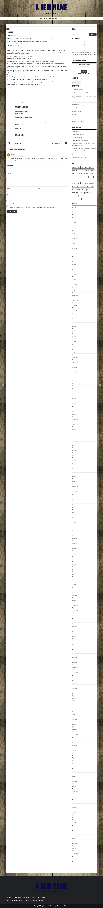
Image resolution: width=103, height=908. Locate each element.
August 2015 (74, 564)
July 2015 (73, 569)
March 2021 (74, 222)
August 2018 (74, 378)
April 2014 (74, 646)
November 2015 (75, 548)
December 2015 (75, 543)
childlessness (75, 170)
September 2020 (75, 253)
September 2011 (75, 807)
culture (16, 102)
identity (82, 186)
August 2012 (74, 750)
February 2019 (74, 347)
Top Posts (74, 199)
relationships (82, 195)
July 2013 (73, 693)
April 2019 (74, 336)
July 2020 (73, 259)
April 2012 (74, 771)
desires (91, 173)
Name (8, 188)
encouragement (75, 180)
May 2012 (73, 765)
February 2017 (74, 471)
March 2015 (74, 590)
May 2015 (73, 579)
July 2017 (73, 445)
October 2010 (74, 864)
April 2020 (74, 274)
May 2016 (73, 517)
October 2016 (74, 491)
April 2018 (74, 398)
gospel (86, 183)
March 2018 (74, 403)
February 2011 (74, 843)
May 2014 (73, 641)
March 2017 (74, 465)
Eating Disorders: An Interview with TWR (23, 117)
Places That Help (53, 18)
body (86, 167)
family (81, 180)
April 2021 (74, 217)
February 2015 (74, 595)
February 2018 (74, 409)
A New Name (51, 7)
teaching (94, 195)
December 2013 (75, 667)
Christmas (87, 170)
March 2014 (74, 652)
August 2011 (74, 812)
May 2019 (73, 331)
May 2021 (73, 212)
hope (78, 186)
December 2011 (75, 791)
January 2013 (74, 724)
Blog (41, 18)
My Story (15, 897)
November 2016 (75, 486)
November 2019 (75, 300)
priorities (20, 102)
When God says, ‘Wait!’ (19, 134)
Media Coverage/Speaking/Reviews (14, 900)
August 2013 (74, 688)
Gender (73, 183)
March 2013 (74, 714)
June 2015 (74, 574)
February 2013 (74, 719)
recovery (81, 192)
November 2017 (75, 424)
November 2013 (75, 672)
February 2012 (74, 781)
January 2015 (74, 600)
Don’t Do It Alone (56, 143)
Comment (8, 173)
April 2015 (74, 584)
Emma (9, 35)
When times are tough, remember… (78, 121)
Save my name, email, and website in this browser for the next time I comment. (26, 203)
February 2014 (74, 657)
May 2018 (73, 393)
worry (24, 102)
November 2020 (75, 243)
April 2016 (74, 522)
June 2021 (74, 207)
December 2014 (75, 605)
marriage (83, 189)
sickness (88, 195)
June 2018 (74, 388)
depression (86, 173)
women (79, 199)
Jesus (92, 186)
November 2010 (75, 859)
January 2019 (74, 352)
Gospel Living (91, 183)
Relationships (75, 195)
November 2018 (75, 362)
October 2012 (74, 740)
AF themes (66, 906)
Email (39, 188)
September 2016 (75, 497)
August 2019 (74, 315)
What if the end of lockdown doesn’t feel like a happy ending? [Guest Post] (30, 123)
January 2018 (74, 414)
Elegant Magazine (58, 906)
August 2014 (74, 626)
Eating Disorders (84, 176)
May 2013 (73, 703)
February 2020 (74, 284)
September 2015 (75, 559)
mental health (75, 192)
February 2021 (74, 228)
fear (85, 180)
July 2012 (73, 755)
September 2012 (75, 745)
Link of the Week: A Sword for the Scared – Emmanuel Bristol (84, 153)
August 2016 (74, 502)
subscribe (40, 207)
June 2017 (74, 450)
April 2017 (74, 460)
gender (78, 183)
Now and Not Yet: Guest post (21, 111)
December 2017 (75, 419)
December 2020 (75, 238)
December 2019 (75, 295)
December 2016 (75, 481)
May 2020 (73, 269)
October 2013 (74, 678)
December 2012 (75, 729)
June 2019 (74, 326)
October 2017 (74, 429)
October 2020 (74, 248)
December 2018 (75, 357)
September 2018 (75, 372)
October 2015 (74, 553)
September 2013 (75, 683)
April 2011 (74, 833)
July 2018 (73, 383)
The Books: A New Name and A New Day (33, 900)
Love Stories (74, 114)
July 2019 (73, 321)
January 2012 (74, 786)
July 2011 (73, 817)
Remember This (18, 128)
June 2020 (74, 264)
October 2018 (74, 367)
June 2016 (74, 512)
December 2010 (75, 853)
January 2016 (74, 538)
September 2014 (75, 621)
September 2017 (75, 434)
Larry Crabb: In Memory (76, 111)
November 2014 (75, 610)
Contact (61, 18)
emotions (91, 176)
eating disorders (75, 176)
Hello (45, 18)
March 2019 (74, 341)
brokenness (91, 167)
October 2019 (74, 305)
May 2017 (73, 455)
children (81, 170)
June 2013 (74, 698)
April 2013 (74, 709)
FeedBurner (87, 73)
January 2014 (74, 662)
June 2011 (74, 822)
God (82, 183)
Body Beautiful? (18, 143)
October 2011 (74, 802)
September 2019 (75, 310)
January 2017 (74, 476)
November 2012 (75, 734)
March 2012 (74, 776)
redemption (87, 192)
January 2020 (74, 290)
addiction (74, 167)
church (92, 170)
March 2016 (74, 528)
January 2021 (74, 233)
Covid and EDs (74, 107)
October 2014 (74, 615)
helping (73, 186)
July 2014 (73, 631)
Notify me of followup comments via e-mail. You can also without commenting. (31, 207)
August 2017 (74, 440)
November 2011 (75, 797)
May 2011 (73, 828)
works (88, 199)
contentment (12, 102)
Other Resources (27, 897)
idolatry (87, 186)
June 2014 (74, 636)
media (88, 189)
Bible (79, 167)
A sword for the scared (77, 154)
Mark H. (73, 137)
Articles (20, 897)
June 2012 (74, 760)
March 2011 (74, 838)
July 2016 (73, 507)
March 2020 (74, 279)
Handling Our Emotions (76, 118)
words (84, 199)
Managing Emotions (76, 189)
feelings (89, 180)
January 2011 (74, 848)
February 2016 (74, 533)
